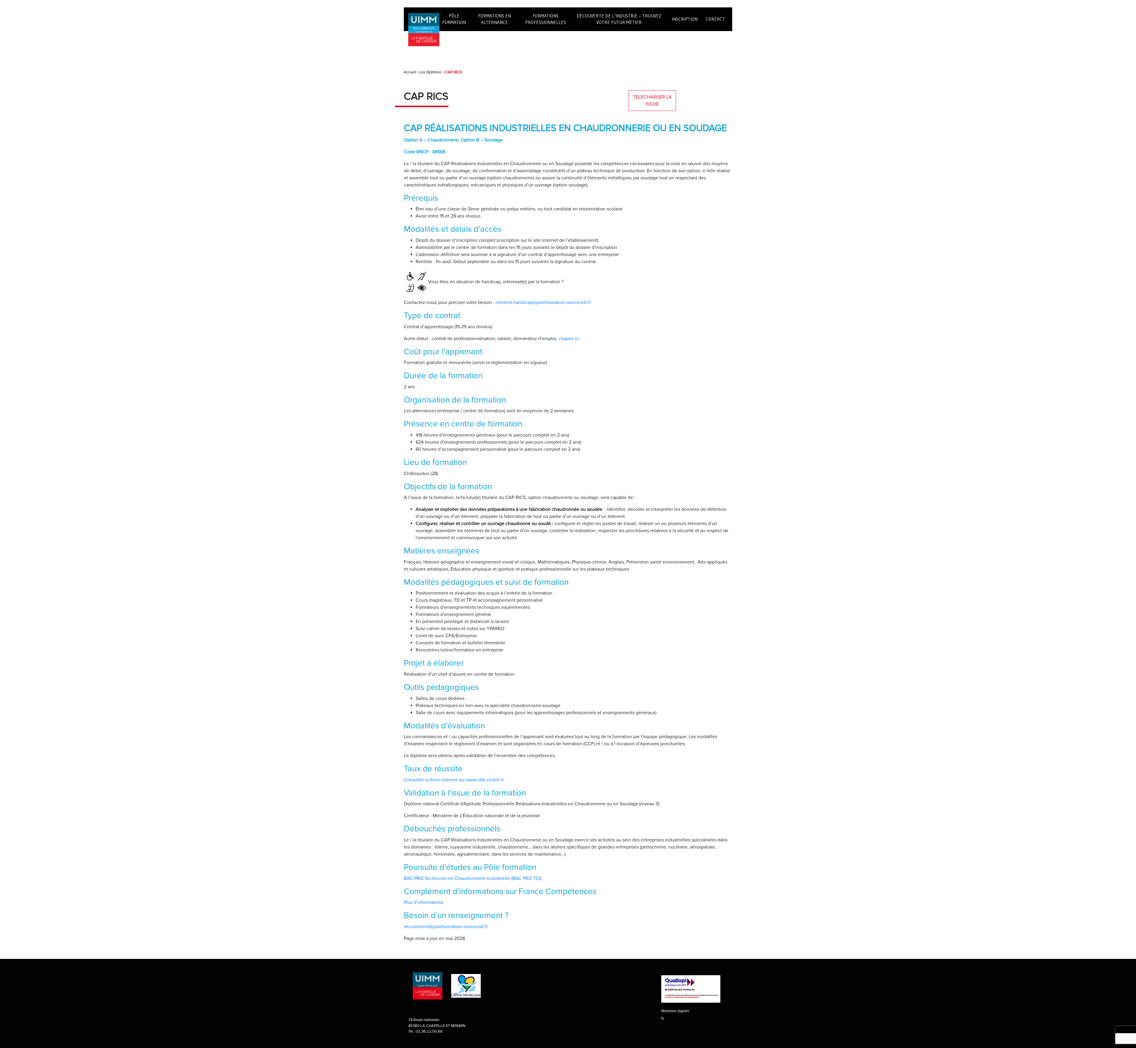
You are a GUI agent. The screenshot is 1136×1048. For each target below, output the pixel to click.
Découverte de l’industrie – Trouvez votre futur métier (619, 19)
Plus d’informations (423, 902)
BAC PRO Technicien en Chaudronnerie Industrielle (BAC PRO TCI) (472, 878)
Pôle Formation (454, 19)
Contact (715, 19)
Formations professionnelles (545, 19)
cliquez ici (569, 339)
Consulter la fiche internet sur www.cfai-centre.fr (454, 780)
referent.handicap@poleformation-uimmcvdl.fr (543, 302)
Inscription (685, 19)
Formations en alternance (494, 19)
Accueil (410, 72)
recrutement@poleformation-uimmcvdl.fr (446, 927)
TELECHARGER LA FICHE (652, 100)
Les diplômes (430, 72)
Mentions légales (675, 1011)
